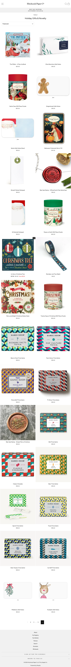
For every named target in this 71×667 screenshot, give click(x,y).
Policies (36, 640)
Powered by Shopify (35, 665)
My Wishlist (35, 638)
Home (35, 15)
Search (35, 643)
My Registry (35, 635)
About (35, 632)
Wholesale (35, 649)
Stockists (35, 646)
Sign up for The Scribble (35, 654)
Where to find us (35, 658)
